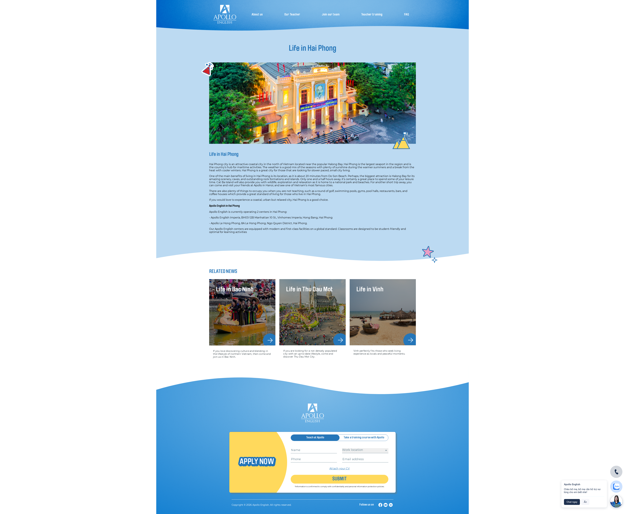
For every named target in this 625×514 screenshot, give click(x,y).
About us (257, 15)
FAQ (406, 15)
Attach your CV (339, 468)
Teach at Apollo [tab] (315, 437)
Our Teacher (292, 15)
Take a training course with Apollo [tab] (364, 437)
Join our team (331, 15)
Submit (339, 479)
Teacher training (371, 15)
